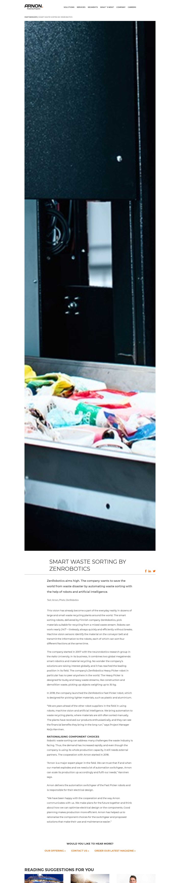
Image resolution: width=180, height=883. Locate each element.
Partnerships (30, 17)
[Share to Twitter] (154, 571)
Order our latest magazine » (115, 850)
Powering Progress (34, 6)
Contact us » (80, 850)
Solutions (69, 7)
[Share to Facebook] (146, 571)
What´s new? (107, 7)
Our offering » (55, 850)
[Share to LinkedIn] (149, 571)
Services (81, 7)
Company (120, 7)
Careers (132, 7)
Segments (93, 7)
